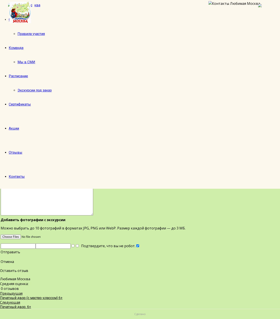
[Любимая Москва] (20, 12)
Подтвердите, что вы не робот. (107, 245)
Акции (14, 128)
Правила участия (31, 34)
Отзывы (15, 152)
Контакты (17, 176)
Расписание (18, 76)
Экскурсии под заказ (35, 90)
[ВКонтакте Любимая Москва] (267, 12)
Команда (16, 48)
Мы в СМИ (26, 62)
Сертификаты (20, 104)
